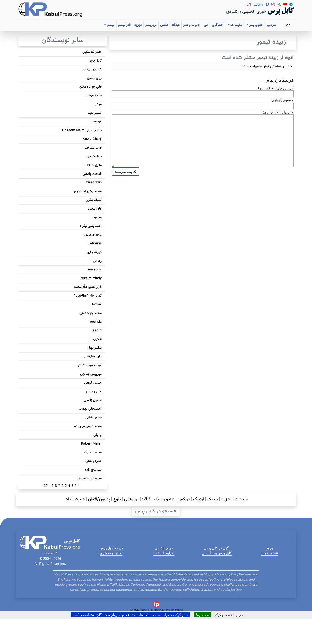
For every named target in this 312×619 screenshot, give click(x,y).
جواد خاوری (94, 156)
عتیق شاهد (94, 165)
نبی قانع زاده (93, 470)
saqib (97, 330)
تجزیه (138, 25)
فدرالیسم (124, 25)
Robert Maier (91, 443)
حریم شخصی (164, 548)
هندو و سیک (164, 499)
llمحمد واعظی (92, 174)
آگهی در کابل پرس (217, 548)
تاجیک (212, 499)
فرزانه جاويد (94, 252)
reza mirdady (91, 278)
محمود (97, 217)
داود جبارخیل (93, 356)
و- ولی (97, 435)
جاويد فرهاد (94, 95)
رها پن (97, 261)
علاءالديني (95, 208)
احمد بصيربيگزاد (91, 226)
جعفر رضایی (93, 417)
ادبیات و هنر (191, 25)
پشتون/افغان (99, 499)
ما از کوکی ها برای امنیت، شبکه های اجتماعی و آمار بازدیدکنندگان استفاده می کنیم (130, 614)
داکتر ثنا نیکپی (92, 52)
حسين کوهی (93, 382)
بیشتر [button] (110, 25)
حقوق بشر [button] (255, 25)
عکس (164, 25)
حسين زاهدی (93, 400)
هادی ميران (94, 391)
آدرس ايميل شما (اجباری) (276, 88)
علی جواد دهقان (90, 87)
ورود (269, 548)
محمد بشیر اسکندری (88, 191)
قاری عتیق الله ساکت (87, 287)
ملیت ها (240, 499)
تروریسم (151, 25)
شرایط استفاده (163, 553)
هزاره (225, 499)
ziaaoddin (94, 182)
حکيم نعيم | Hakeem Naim (82, 130)
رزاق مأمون (94, 78)
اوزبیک (198, 499)
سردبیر (271, 25)
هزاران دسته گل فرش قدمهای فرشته (267, 66)
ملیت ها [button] (236, 25)
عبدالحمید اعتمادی (89, 365)
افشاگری (217, 25)
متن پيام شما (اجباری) (278, 112)
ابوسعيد (96, 121)
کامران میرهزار (92, 69)
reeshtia (95, 322)
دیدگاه (175, 25)
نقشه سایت (269, 553)
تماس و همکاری (111, 553)
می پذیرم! (203, 614)
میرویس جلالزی (91, 374)
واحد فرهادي (93, 235)
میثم (98, 104)
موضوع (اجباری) (282, 100)
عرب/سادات (74, 499)
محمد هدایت (93, 452)
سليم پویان (94, 348)
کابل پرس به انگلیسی (217, 553)
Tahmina (95, 243)
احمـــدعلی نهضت (90, 409)
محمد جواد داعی (90, 313)
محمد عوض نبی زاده (88, 426)
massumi (94, 269)
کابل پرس (95, 60)
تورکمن (184, 499)
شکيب (97, 339)
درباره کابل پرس (111, 548)
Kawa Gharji (92, 139)
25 (46, 486)
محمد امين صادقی (89, 478)
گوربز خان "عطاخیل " (88, 295)
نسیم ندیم (95, 113)
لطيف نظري (94, 200)
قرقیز (146, 499)
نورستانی (131, 499)
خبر (206, 25)
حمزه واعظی (93, 461)
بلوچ (117, 499)
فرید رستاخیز (93, 148)
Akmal (96, 304)
